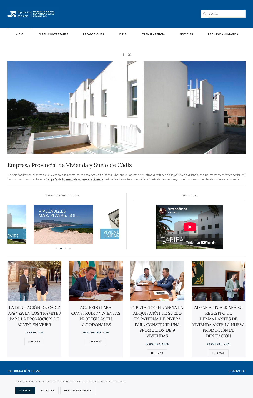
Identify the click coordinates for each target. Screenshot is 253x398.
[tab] (56, 248)
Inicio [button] (19, 34)
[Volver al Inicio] (33, 13)
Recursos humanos (223, 34)
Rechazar (48, 390)
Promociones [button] (93, 34)
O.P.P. (123, 34)
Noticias (186, 34)
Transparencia (153, 34)
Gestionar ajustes (78, 390)
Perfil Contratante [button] (53, 34)
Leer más (34, 341)
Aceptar (25, 390)
